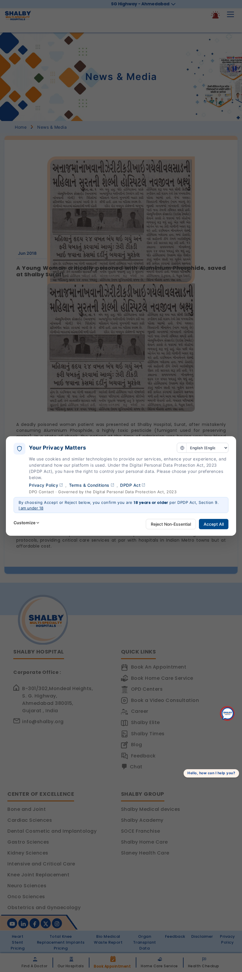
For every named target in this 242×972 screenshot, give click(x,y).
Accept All (214, 524)
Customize (24, 522)
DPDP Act (130, 485)
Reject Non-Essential (171, 524)
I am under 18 (31, 508)
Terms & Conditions (89, 485)
